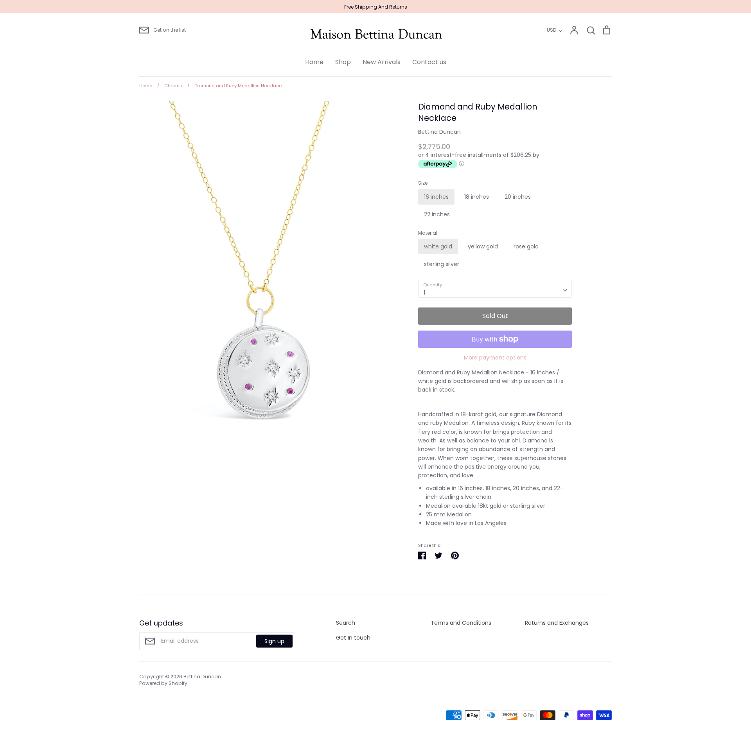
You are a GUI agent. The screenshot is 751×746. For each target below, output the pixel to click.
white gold (438, 246)
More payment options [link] (495, 357)
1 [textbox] (424, 293)
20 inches (518, 197)
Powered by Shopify (163, 683)
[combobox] (495, 289)
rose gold (526, 246)
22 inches (437, 214)
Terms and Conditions (461, 623)
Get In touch (353, 638)
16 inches (436, 197)
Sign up (274, 641)
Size (423, 183)
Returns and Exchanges (557, 623)
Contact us (429, 62)
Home (314, 62)
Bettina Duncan (439, 132)
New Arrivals (382, 62)
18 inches (476, 197)
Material (427, 233)
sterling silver (441, 264)
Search (345, 623)
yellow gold (483, 246)
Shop (343, 62)
